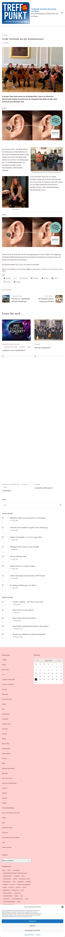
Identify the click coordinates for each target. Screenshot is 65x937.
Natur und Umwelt (7, 778)
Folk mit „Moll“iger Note (18, 556)
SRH (21, 896)
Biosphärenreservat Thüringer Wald (15, 873)
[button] (62, 907)
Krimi (5, 887)
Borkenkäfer (7, 876)
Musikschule (9, 289)
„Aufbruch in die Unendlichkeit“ (14, 350)
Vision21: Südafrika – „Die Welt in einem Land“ (28, 602)
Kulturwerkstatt (6, 753)
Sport (3, 822)
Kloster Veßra (5, 743)
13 (48, 673)
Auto (9, 870)
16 (61, 673)
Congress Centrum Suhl (11, 344)
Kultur (11, 887)
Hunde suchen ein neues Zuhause (23, 610)
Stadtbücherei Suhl (7, 827)
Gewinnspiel (7, 879)
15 (56, 673)
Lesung (18, 887)
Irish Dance (7, 881)
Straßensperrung (9, 901)
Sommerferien (7, 896)
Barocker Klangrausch (42, 348)
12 (44, 673)
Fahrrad (16, 876)
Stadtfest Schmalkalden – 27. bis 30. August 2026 (26, 537)
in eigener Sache (6, 724)
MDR (29, 347)
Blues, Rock (5, 669)
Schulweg (17, 893)
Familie (4, 704)
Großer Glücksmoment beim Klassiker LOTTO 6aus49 (27, 576)
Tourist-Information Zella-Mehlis (11, 837)
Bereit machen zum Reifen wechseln (24, 618)
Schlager (4, 803)
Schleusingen (7, 893)
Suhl (19, 901)
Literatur (4, 758)
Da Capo (4, 689)
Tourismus (5, 832)
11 (40, 673)
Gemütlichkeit (6, 714)
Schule (4, 817)
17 (36, 676)
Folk (3, 709)
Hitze (15, 879)
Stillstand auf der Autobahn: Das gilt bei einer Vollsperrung (29, 527)
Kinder (28, 881)
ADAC (3, 870)
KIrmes (5, 884)
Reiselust (4, 798)
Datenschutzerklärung (29, 934)
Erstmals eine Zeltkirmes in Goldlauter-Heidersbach (29, 634)
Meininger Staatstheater (8, 768)
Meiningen (6, 890)
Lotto (24, 887)
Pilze (22, 890)
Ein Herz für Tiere (10, 347)
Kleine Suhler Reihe (23, 884)
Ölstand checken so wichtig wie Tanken (22, 566)
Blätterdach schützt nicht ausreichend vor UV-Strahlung (27, 518)
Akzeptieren (32, 921)
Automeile (16, 870)
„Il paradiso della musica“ (43, 488)
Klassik (5, 35)
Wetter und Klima (7, 847)
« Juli (37, 660)
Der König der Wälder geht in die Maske (23, 585)
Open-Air (4, 788)
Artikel (4, 664)
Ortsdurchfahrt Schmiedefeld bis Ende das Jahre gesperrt (31, 626)
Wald (3, 842)
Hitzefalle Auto (24, 879)
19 (44, 676)
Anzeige (4, 659)
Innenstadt (5, 729)
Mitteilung (5, 773)
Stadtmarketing (17, 898)
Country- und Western (8, 684)
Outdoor (4, 793)
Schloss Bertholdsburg (8, 808)
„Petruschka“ (6, 491)
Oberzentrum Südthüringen (9, 783)
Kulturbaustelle (6, 748)
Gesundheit (5, 719)
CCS (3, 674)
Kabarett (4, 733)
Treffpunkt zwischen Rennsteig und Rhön (43, 10)
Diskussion (5, 694)
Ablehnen (32, 926)
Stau (26, 898)
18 (40, 676)
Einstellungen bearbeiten (32, 930)
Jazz (14, 881)
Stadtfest (6, 898)
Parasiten (15, 890)
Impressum (38, 934)
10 (36, 673)
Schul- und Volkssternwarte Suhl (11, 813)
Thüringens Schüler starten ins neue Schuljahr (24, 547)
